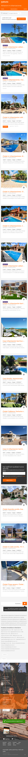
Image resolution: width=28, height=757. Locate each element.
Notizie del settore (7, 671)
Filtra (2, 9)
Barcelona (4, 742)
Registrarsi (5, 678)
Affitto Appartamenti (8, 637)
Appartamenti (6, 629)
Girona (9, 742)
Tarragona (14, 742)
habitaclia (9, 754)
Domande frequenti (7, 670)
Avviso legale (10, 14)
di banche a (8, 645)
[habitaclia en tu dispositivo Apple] (7, 739)
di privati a (18, 643)
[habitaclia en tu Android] (15, 739)
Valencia (4, 744)
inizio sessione (6, 676)
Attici (4, 631)
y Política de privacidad (12, 477)
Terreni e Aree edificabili (8, 641)
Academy (5, 704)
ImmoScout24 (15, 754)
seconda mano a (9, 646)
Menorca (9, 743)
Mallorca (4, 743)
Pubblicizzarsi (6, 702)
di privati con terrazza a (10, 648)
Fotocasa (5, 754)
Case (17, 629)
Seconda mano (6, 690)
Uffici (20, 637)
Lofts (14, 633)
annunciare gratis (6, 680)
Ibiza (14, 743)
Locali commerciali (7, 639)
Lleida (19, 742)
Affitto (16, 635)
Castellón (9, 744)
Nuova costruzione (7, 689)
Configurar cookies (7, 683)
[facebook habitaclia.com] (6, 715)
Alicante (14, 744)
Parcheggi (5, 643)
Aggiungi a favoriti (24, 43)
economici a (8, 650)
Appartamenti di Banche (8, 694)
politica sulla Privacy (13, 749)
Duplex (4, 633)
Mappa (25, 9)
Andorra (18, 743)
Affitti (4, 692)
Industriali (20, 639)
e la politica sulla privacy (17, 14)
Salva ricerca (14, 16)
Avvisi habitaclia (6, 682)
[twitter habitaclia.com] (4, 715)
